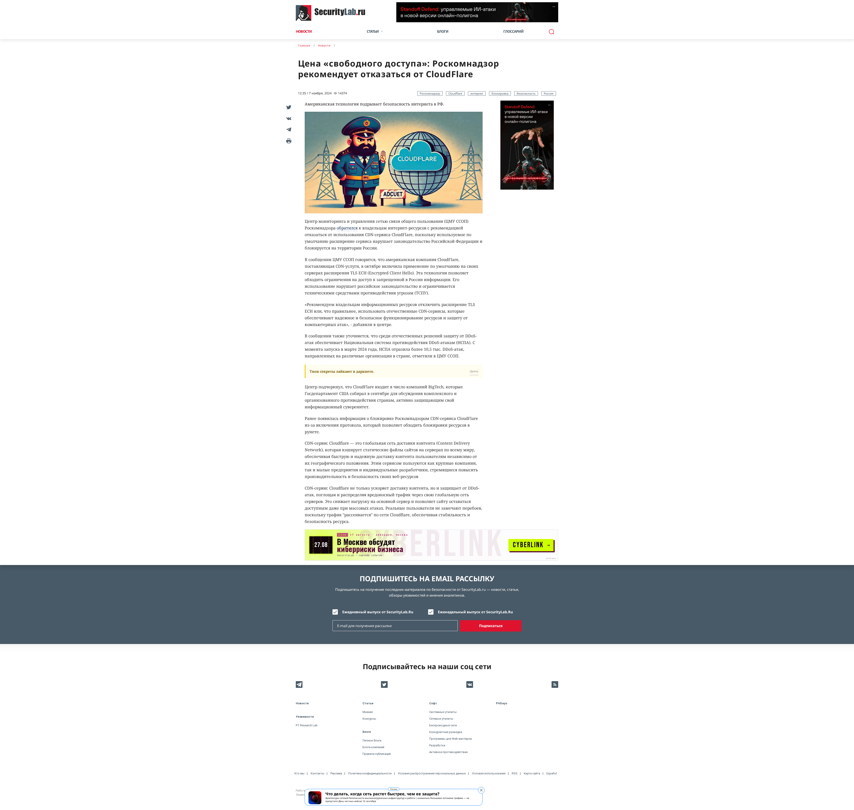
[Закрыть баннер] (481, 790)
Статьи (368, 703)
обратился (347, 228)
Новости (304, 31)
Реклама (393, 789)
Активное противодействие (448, 752)
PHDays (501, 703)
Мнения (368, 712)
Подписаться (491, 625)
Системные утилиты (443, 712)
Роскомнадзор (430, 93)
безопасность (526, 93)
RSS (515, 773)
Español (551, 773)
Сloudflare (455, 93)
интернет (476, 93)
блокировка (499, 93)
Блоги (442, 31)
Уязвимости (305, 716)
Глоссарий (513, 31)
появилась (328, 418)
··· (553, 6)
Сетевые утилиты (441, 718)
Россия (549, 93)
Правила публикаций (377, 753)
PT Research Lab (307, 725)
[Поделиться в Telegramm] (288, 129)
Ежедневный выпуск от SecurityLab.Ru (377, 612)
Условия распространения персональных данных (432, 773)
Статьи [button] (373, 31)
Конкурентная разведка (445, 732)
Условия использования (489, 773)
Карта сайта (532, 773)
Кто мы (299, 773)
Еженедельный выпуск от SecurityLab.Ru (475, 612)
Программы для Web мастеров (450, 738)
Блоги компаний (373, 747)
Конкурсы (369, 718)
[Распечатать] (288, 140)
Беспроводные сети (443, 725)
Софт (433, 703)
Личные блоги (372, 740)
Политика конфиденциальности (370, 773)
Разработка (437, 745)
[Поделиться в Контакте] (288, 118)
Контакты (317, 773)
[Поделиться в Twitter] (288, 107)
